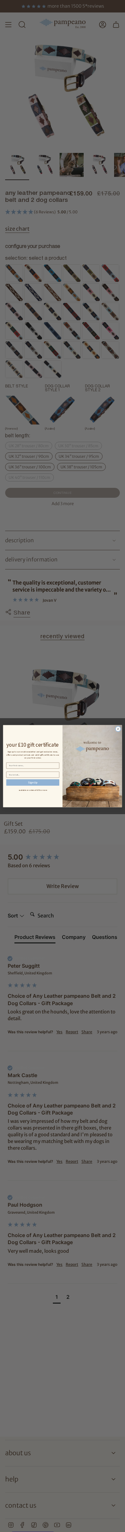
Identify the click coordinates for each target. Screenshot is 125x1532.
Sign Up (32, 782)
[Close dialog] (118, 729)
